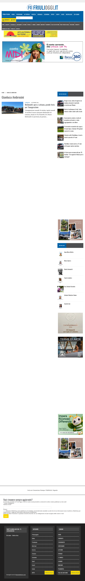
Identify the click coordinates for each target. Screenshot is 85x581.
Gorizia (33, 14)
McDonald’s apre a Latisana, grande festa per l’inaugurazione (40, 106)
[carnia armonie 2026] (70, 332)
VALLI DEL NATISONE (55, 24)
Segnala (55, 490)
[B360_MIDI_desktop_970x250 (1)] (42, 61)
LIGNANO (38, 24)
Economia (46, 14)
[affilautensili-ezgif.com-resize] (31, 36)
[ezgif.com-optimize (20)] (70, 239)
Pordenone (19, 14)
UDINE (3, 24)
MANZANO (43, 24)
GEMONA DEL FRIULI (6, 29)
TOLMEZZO (13, 29)
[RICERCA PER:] (24, 18)
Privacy (5, 509)
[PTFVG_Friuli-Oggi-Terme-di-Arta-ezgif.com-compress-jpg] (70, 356)
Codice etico (15, 535)
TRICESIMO (72, 24)
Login (13, 20)
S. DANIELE (33, 24)
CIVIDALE (29, 24)
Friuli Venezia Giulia (64, 24)
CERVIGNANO (19, 24)
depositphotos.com (21, 574)
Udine (13, 14)
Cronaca (39, 14)
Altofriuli (27, 14)
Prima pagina (6, 14)
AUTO (33, 573)
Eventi (58, 14)
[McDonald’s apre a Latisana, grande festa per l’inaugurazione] (12, 113)
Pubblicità (49, 490)
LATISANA (24, 24)
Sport (52, 14)
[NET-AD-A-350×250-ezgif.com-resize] (70, 433)
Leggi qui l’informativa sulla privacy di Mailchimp (23, 512)
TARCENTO (77, 24)
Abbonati (6, 20)
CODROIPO (7, 24)
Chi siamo (76, 14)
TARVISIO (18, 29)
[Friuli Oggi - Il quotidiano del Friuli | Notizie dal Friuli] (42, 7)
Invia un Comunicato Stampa (36, 490)
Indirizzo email (7, 504)
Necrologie (69, 14)
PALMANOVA (47, 24)
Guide (62, 14)
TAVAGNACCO (13, 24)
